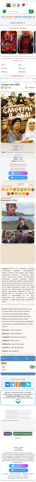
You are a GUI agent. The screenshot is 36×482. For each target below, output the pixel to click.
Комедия (26, 152)
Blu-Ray (5, 72)
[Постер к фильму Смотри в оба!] (18, 142)
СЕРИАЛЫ (18, 17)
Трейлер (14, 200)
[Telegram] (12, 384)
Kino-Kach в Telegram (20, 177)
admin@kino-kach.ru (28, 474)
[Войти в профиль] (9, 5)
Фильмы (22, 150)
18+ (4, 65)
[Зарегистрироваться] (18, 5)
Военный (18, 154)
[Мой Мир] (23, 384)
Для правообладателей (14, 476)
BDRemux (23, 72)
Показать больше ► (18, 76)
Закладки (5, 474)
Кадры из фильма (6, 200)
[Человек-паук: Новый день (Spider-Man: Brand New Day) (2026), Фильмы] (25, 53)
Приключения (18, 152)
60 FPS (5, 68)
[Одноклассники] (18, 384)
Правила (18, 438)
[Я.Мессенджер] (28, 384)
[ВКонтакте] (7, 384)
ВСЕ (3, 17)
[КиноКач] (4, 11)
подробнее (3, 369)
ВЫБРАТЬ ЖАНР (17, 23)
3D (21, 65)
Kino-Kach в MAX (19, 173)
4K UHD (22, 68)
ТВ (34, 17)
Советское (9, 152)
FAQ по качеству (15, 474)
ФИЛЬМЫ (9, 17)
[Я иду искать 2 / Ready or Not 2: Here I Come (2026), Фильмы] (8, 53)
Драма (32, 152)
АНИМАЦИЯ (27, 17)
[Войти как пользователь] (14, 5)
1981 (22, 146)
